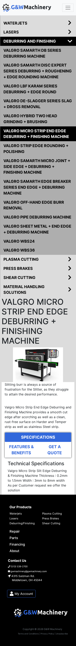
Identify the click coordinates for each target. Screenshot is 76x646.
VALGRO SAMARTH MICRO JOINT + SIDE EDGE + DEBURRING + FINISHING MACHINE (36, 166)
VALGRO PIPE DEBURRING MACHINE (37, 217)
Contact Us (17, 561)
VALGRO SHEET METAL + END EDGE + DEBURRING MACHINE (37, 229)
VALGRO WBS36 (19, 250)
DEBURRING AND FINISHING (29, 41)
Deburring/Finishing (22, 523)
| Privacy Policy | (47, 633)
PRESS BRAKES (18, 268)
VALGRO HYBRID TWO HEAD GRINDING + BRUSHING (30, 118)
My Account (23, 594)
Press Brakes (50, 518)
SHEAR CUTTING (19, 277)
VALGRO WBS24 (19, 241)
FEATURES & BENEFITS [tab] (21, 449)
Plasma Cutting (52, 513)
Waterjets (16, 513)
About (14, 551)
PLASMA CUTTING (21, 259)
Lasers (14, 518)
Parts (14, 538)
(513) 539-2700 (19, 566)
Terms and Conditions (28, 633)
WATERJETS (15, 23)
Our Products (20, 507)
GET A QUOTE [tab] (54, 449)
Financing (17, 544)
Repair (15, 531)
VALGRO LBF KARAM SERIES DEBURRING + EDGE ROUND (30, 89)
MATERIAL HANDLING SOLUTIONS (24, 289)
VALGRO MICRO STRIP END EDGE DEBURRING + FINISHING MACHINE (36, 133)
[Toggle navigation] (68, 8)
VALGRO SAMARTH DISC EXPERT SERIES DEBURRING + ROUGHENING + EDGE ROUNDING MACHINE (37, 71)
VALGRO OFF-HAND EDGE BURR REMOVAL (33, 205)
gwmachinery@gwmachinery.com (28, 571)
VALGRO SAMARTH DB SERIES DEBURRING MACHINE (32, 53)
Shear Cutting (51, 523)
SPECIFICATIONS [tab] (38, 437)
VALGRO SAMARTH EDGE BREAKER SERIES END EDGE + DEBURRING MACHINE (37, 187)
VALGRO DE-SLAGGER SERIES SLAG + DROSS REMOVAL (37, 103)
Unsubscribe (62, 633)
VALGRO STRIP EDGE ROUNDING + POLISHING (36, 148)
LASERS (11, 32)
